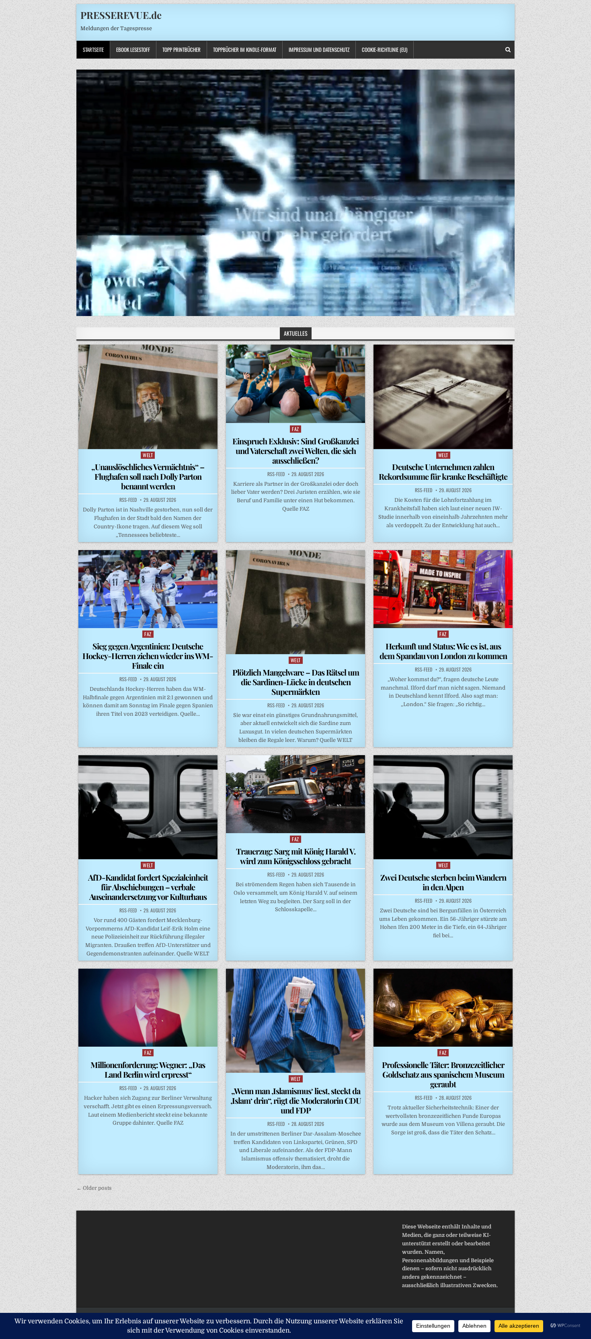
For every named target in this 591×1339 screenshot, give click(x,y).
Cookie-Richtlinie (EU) (384, 49)
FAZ (295, 428)
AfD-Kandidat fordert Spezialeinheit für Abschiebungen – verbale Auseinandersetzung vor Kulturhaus (148, 887)
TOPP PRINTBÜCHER (181, 49)
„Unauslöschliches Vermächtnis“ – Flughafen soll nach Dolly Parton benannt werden (147, 476)
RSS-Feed (128, 499)
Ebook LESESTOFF (133, 49)
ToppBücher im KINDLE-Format (244, 49)
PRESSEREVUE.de (121, 14)
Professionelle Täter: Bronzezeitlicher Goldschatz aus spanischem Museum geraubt (443, 1074)
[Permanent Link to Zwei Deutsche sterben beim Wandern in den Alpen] (443, 807)
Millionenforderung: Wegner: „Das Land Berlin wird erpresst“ (147, 1069)
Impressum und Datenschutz (319, 49)
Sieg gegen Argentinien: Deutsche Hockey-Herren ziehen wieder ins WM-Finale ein (147, 656)
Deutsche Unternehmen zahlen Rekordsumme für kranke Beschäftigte (443, 471)
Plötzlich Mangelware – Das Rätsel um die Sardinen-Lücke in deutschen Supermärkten (295, 682)
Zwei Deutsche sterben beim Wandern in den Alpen (443, 882)
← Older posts (94, 1188)
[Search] (508, 50)
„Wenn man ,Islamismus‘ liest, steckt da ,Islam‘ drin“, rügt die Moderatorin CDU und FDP (295, 1100)
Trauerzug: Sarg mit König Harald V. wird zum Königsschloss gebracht (295, 856)
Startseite (93, 49)
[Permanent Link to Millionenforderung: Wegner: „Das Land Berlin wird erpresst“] (148, 1008)
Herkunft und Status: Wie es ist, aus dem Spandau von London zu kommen (443, 651)
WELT (148, 455)
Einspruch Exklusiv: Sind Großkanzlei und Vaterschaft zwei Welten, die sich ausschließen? (295, 450)
